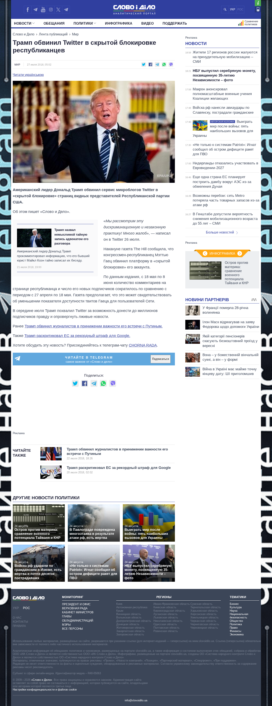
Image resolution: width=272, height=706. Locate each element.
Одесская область (165, 624)
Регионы (163, 597)
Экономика (237, 634)
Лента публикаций (53, 34)
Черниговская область (204, 624)
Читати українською (28, 75)
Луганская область (165, 614)
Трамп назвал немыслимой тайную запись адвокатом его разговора (71, 236)
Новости (22, 23)
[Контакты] (258, 9)
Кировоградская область (169, 610)
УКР (232, 9)
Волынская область (129, 617)
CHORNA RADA (143, 345)
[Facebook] (27, 9)
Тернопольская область (205, 607)
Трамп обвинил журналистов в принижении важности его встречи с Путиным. (94, 326)
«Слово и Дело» (41, 679)
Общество (236, 620)
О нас (17, 617)
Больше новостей (220, 232)
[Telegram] (35, 9)
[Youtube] (43, 9)
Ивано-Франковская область (171, 603)
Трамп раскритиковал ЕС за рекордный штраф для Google (119, 470)
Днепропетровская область (133, 620)
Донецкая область (127, 624)
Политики (83, 23)
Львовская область (165, 617)
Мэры (66, 624)
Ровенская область (165, 631)
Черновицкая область (204, 627)
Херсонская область (203, 614)
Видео (147, 23)
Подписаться (160, 359)
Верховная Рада (75, 608)
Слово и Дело (23, 34)
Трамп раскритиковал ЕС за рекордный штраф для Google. (77, 336)
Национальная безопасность (239, 615)
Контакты (20, 621)
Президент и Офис (76, 604)
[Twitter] (58, 9)
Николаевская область (168, 620)
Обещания (54, 23)
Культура (236, 607)
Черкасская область (203, 620)
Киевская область (164, 607)
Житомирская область (130, 627)
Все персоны (72, 628)
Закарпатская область (130, 631)
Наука (233, 610)
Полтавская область (166, 627)
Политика (236, 624)
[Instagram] (51, 9)
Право (234, 627)
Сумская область (201, 603)
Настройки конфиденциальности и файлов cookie (45, 689)
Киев (119, 603)
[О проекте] (258, 3)
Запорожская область (130, 634)
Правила (19, 626)
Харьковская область (204, 610)
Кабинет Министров (78, 612)
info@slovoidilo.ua (136, 700)
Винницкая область (128, 614)
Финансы (235, 631)
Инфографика (118, 23)
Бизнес (234, 603)
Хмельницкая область (204, 617)
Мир (75, 34)
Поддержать (175, 23)
